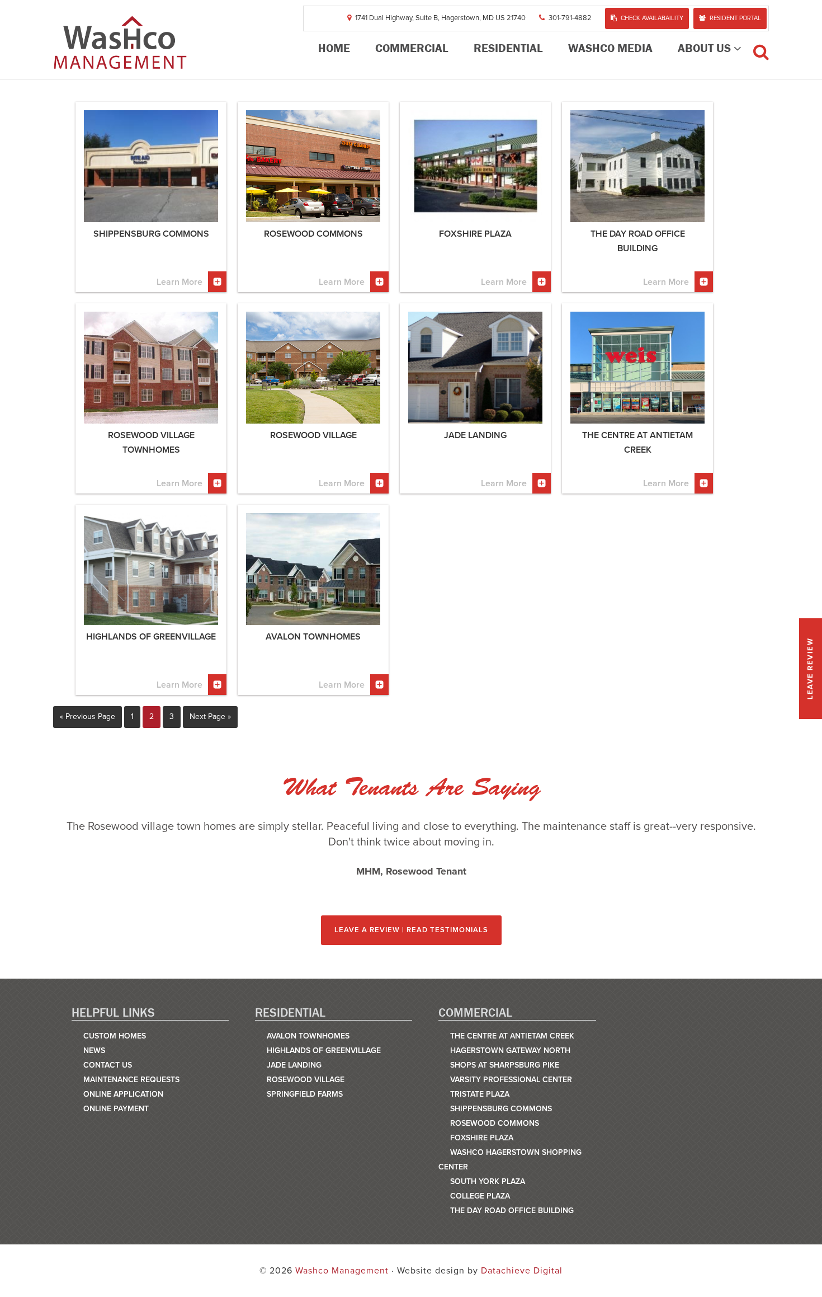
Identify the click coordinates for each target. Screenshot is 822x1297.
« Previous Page (87, 716)
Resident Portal (735, 18)
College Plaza (480, 1196)
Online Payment (116, 1108)
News (94, 1050)
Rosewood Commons (494, 1123)
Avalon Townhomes (308, 1036)
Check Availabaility (652, 18)
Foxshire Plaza (481, 1138)
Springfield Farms (305, 1094)
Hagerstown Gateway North (510, 1050)
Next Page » (210, 716)
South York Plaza (487, 1181)
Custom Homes (114, 1036)
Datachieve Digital (522, 1270)
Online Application (123, 1094)
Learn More (179, 282)
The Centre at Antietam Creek (512, 1036)
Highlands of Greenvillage (324, 1050)
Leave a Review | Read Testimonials (411, 929)
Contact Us (107, 1065)
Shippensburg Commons (501, 1108)
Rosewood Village (305, 1079)
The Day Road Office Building (512, 1210)
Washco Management (120, 42)
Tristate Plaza (479, 1094)
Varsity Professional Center (511, 1079)
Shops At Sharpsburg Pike (504, 1065)
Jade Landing (294, 1065)
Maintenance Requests (131, 1079)
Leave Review (810, 668)
